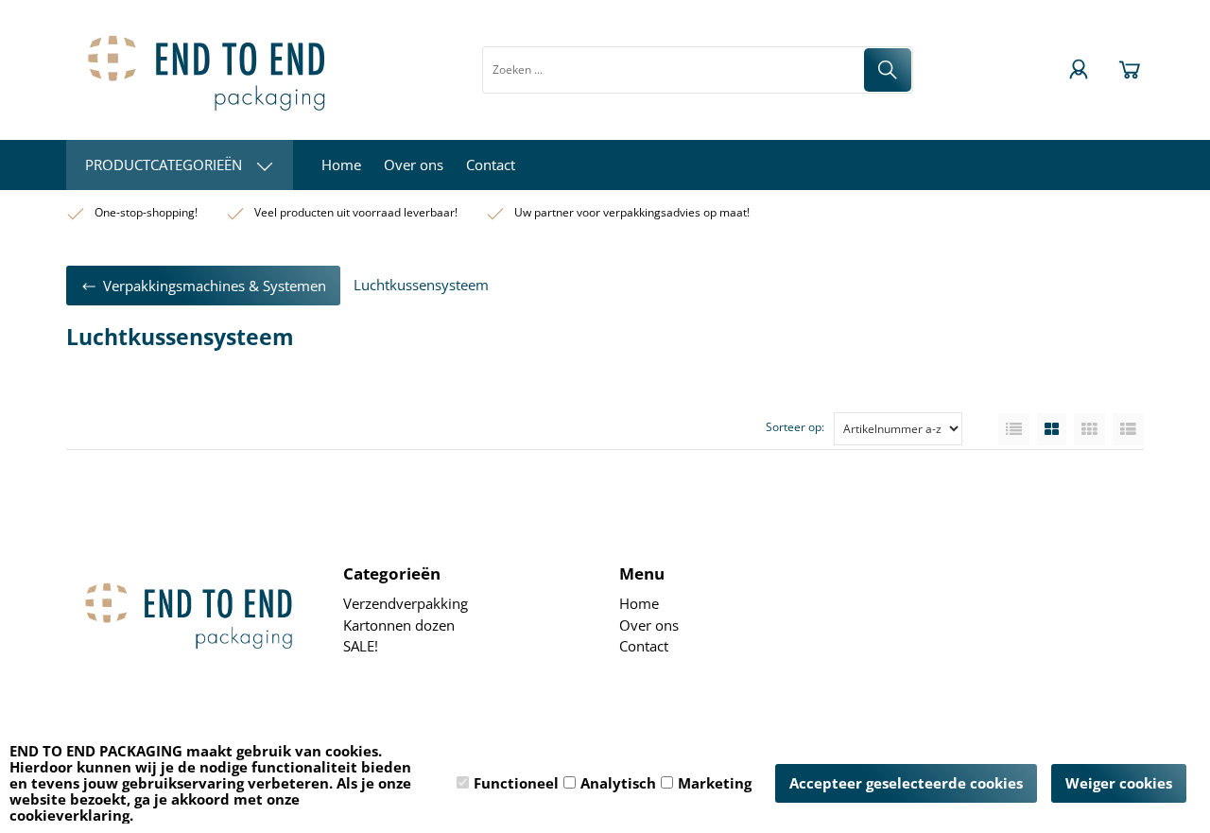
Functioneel (516, 782)
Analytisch (618, 782)
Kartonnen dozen (399, 625)
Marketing (715, 782)
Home (341, 164)
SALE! (360, 645)
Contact (490, 164)
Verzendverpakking (405, 603)
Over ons (413, 164)
